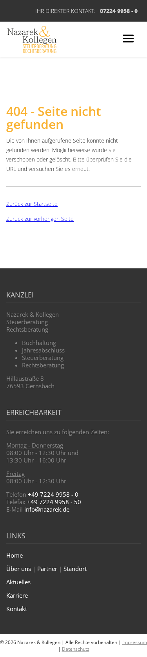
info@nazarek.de (46, 509)
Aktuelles (18, 582)
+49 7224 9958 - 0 (53, 494)
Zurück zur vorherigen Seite (40, 218)
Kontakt (16, 609)
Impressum (134, 642)
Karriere (17, 595)
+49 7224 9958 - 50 (54, 502)
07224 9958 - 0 (119, 11)
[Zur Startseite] (32, 39)
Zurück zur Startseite (32, 203)
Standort (75, 569)
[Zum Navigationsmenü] (128, 39)
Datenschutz (75, 649)
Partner (47, 569)
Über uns (18, 569)
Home (14, 555)
